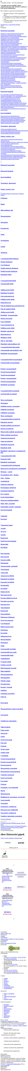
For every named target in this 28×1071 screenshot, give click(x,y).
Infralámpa (9, 119)
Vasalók (5, 110)
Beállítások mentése (5, 1055)
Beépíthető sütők (10, 76)
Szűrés (13, 862)
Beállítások (3, 1068)
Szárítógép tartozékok (14, 133)
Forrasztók (9, 150)
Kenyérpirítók (21, 103)
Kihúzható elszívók (11, 70)
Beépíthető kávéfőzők (11, 101)
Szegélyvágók (22, 142)
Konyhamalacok (12, 146)
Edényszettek (8, 139)
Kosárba (7, 889)
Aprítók (5, 98)
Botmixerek (10, 98)
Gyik (5, 998)
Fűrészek (10, 142)
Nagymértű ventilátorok (12, 157)
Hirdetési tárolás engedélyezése (11, 1030)
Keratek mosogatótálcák (6, 145)
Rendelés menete (8, 999)
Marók (9, 152)
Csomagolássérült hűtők (9, 43)
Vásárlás (3, 936)
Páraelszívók (10, 68)
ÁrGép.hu (9, 1025)
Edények (3, 139)
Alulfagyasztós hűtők (8, 38)
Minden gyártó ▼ (13, 847)
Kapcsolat (6, 981)
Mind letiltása (4, 1054)
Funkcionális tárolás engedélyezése (12, 1044)
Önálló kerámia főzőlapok (12, 36)
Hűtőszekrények (7, 40)
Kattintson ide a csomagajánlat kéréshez (10, 24)
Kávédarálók (9, 103)
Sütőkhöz (7, 133)
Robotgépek (15, 104)
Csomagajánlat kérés (6, 829)
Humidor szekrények (8, 47)
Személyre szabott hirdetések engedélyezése (14, 1037)
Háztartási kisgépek (8, 1006)
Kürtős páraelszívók (12, 71)
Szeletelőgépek (7, 123)
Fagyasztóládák (20, 46)
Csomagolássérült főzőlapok (13, 33)
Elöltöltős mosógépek (16, 66)
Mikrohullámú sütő (17, 49)
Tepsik (18, 139)
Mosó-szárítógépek (5, 62)
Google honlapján (5, 1065)
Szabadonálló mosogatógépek (15, 57)
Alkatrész (6, 984)
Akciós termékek (19, 827)
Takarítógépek (16, 108)
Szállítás (6, 978)
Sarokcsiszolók (9, 155)
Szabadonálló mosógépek (12, 64)
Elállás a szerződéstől (9, 993)
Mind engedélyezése (6, 1057)
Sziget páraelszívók (11, 74)
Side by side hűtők (8, 49)
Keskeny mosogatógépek (14, 54)
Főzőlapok (3, 33)
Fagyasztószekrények (10, 39)
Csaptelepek (13, 143)
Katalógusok (7, 985)
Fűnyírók (6, 142)
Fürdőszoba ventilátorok (12, 156)
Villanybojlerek (15, 159)
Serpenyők (14, 139)
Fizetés (5, 980)
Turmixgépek (9, 106)
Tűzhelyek (6, 85)
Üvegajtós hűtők (15, 123)
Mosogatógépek (6, 53)
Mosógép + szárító (14, 83)
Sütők (17, 74)
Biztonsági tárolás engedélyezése (12, 1051)
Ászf (5, 995)
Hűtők (19, 36)
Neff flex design (5, 132)
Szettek (8, 83)
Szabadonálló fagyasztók (11, 121)
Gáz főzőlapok (9, 35)
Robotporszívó (9, 108)
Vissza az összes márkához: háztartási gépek (11, 838)
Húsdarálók (8, 100)
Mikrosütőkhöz (8, 130)
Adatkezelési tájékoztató (10, 996)
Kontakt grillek (8, 104)
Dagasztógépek (10, 116)
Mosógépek (11, 60)
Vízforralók (15, 106)
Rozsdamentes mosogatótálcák (13, 148)
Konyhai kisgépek (14, 97)
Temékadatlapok (8, 988)
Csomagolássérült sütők (15, 77)
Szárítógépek (6, 78)
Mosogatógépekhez (17, 130)
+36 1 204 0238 (13, 957)
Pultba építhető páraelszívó (13, 73)
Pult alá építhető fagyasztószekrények (10, 41)
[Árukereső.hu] (14, 950)
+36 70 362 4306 (13, 964)
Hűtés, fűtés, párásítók (14, 96)
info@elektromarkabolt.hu (10, 959)
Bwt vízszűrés (4, 94)
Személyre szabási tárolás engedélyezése (14, 1047)
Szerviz (12, 826)
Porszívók (25, 106)
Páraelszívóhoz (12, 132)
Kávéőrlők (14, 119)
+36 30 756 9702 (21, 957)
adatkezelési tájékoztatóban (13, 1064)
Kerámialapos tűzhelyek (11, 87)
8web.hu (23, 1022)
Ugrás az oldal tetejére (6, 952)
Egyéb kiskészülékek (13, 94)
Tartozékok (16, 155)
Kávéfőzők (13, 100)
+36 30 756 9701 (13, 970)
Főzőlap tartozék (5, 129)
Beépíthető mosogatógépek (8, 54)
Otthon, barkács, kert (6, 933)
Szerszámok (9, 149)
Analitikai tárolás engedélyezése (11, 1041)
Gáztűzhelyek (12, 85)
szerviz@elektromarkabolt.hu (11, 971)
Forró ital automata (10, 117)
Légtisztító (20, 106)
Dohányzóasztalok (12, 46)
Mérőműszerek (15, 152)
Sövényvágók (16, 142)
